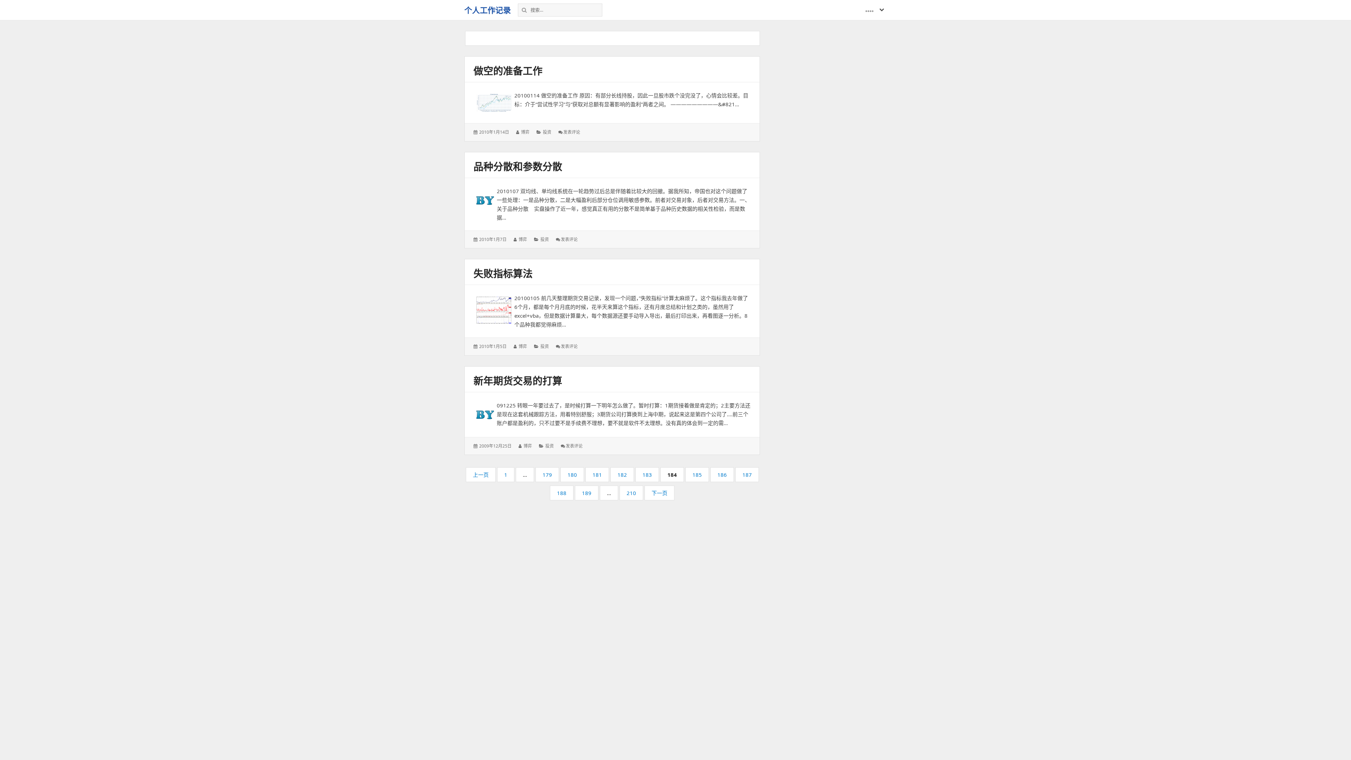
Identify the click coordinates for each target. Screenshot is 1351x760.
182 (622, 476)
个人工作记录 (487, 10)
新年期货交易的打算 (518, 380)
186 (722, 476)
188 (562, 494)
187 (747, 476)
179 (547, 476)
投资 (547, 132)
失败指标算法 (503, 273)
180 (572, 476)
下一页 (659, 492)
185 (697, 476)
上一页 (481, 474)
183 (647, 476)
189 (587, 494)
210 (631, 494)
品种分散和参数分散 (518, 166)
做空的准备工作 (508, 70)
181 (597, 476)
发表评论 (571, 132)
